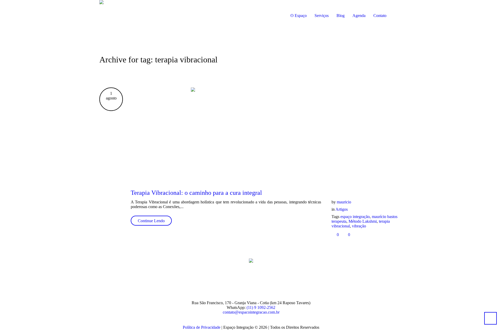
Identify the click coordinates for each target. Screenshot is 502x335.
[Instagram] (243, 283)
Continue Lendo (151, 221)
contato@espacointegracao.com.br (251, 312)
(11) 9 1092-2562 (261, 307)
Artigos (341, 209)
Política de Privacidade (201, 327)
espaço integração (355, 216)
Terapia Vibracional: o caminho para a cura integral (196, 192)
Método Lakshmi (363, 221)
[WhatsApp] (275, 283)
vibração (359, 226)
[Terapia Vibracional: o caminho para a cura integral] (267, 133)
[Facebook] (228, 283)
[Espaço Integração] (251, 260)
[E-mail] (259, 283)
